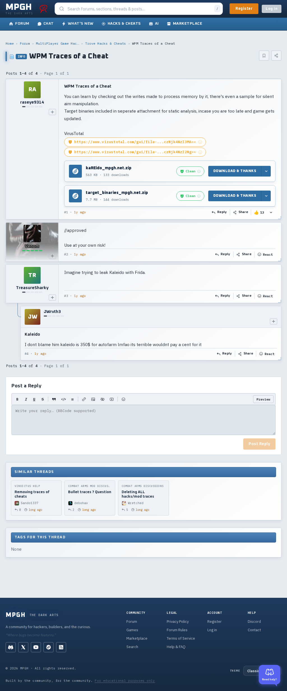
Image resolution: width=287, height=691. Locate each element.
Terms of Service (181, 638)
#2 (66, 254)
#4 (27, 354)
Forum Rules (177, 630)
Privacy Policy (178, 621)
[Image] (93, 399)
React (268, 254)
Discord (254, 621)
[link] (190, 171)
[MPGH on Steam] (48, 647)
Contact (254, 630)
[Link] (84, 399)
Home (10, 43)
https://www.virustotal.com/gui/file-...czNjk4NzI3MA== (135, 141)
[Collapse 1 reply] (18, 333)
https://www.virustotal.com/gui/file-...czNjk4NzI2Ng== (135, 152)
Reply (222, 212)
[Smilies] (123, 399)
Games (132, 630)
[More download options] (266, 171)
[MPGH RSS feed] (61, 647)
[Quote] (54, 399)
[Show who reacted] (271, 212)
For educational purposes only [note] (125, 680)
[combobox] (139, 9)
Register (244, 9)
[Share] (276, 56)
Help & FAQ (176, 646)
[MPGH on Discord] (11, 647)
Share (243, 212)
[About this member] (52, 112)
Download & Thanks (234, 171)
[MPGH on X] (23, 647)
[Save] (264, 56)
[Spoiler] (102, 399)
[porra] (43, 8)
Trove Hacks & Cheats (105, 43)
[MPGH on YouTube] (36, 647)
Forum (25, 43)
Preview (263, 399)
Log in (271, 9)
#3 (66, 296)
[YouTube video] (111, 399)
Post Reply (259, 444)
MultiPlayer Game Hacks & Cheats (57, 43)
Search (132, 646)
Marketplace (136, 638)
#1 (66, 212)
